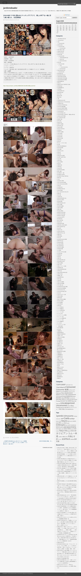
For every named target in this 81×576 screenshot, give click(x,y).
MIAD (67, 425)
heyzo (64, 421)
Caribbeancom (60, 100)
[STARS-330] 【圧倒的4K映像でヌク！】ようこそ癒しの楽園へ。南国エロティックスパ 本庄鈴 (67, 473)
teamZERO (59, 277)
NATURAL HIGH (60, 225)
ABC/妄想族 (59, 81)
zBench (24, 573)
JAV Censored (60, 182)
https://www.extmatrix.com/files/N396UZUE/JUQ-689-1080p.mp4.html (19, 85)
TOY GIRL (59, 285)
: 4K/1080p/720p (60, 38)
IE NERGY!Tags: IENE (62, 176)
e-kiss (58, 133)
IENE (58, 177)
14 (69, 27)
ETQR (58, 139)
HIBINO (59, 165)
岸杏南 (58, 338)
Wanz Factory (60, 299)
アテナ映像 (59, 308)
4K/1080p (59, 73)
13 (66, 27)
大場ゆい (59, 335)
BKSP (58, 97)
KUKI (58, 195)
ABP (62, 418)
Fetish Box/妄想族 (61, 146)
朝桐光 (58, 345)
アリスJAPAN (60, 310)
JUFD (62, 423)
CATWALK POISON (61, 105)
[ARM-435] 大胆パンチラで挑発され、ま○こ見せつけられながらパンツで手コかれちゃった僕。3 (67, 478)
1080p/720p (59, 51)
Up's (58, 293)
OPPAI (58, 236)
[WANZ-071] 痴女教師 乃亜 (63, 558)
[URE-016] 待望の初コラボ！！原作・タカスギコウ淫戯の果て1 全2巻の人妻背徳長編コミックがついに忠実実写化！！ (67, 561)
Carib (66, 418)
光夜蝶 (58, 330)
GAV (58, 152)
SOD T (58, 264)
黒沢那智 (59, 376)
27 (66, 30)
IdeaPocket (59, 169)
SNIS (69, 429)
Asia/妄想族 (59, 87)
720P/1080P (60, 76)
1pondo (59, 54)
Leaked (59, 196)
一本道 (58, 326)
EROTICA (59, 138)
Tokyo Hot (59, 283)
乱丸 (58, 329)
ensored (59, 136)
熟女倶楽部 (59, 362)
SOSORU (59, 267)
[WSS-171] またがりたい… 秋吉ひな (65, 564)
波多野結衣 (66, 439)
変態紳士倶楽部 (60, 334)
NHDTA (62, 427)
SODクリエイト (60, 266)
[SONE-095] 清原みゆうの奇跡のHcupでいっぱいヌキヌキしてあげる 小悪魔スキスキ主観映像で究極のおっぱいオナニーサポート (66, 460)
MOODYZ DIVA (60, 214)
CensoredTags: (60, 112)
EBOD (57, 421)
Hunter (58, 168)
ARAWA (59, 86)
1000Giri (59, 45)
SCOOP (59, 253)
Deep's (58, 122)
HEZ (58, 163)
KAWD (68, 423)
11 (60, 27)
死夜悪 (58, 353)
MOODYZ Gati (60, 215)
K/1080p (59, 187)
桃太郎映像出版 (60, 348)
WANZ (58, 297)
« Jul (57, 32)
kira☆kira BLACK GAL (62, 191)
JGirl (58, 185)
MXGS (58, 427)
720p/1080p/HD (63, 57)
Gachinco (59, 150)
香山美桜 (59, 371)
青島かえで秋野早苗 (61, 370)
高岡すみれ (59, 373)
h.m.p (58, 158)
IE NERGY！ (60, 172)
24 (57, 30)
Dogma (58, 127)
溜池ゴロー (59, 359)
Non (58, 228)
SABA (62, 428)
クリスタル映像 (60, 318)
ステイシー (59, 319)
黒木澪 (58, 375)
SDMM (58, 255)
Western (59, 300)
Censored (7, 437)
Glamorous (59, 155)
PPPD (57, 429)
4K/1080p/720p (60, 75)
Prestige (59, 244)
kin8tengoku (60, 425)
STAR (74, 429)
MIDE (69, 425)
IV (57, 179)
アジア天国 (59, 307)
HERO (58, 160)
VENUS (59, 296)
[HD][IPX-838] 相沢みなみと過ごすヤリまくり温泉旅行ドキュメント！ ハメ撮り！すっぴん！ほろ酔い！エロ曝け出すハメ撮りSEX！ (15, 443)
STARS (58, 270)
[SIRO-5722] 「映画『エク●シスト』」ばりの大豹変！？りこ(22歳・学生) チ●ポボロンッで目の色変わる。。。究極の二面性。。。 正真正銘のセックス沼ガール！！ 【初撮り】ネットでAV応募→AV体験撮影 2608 (67, 530)
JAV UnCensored (61, 184)
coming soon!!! (60, 116)
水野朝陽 (59, 354)
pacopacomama (60, 239)
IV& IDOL (59, 180)
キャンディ (59, 316)
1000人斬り (59, 49)
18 (60, 28)
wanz (68, 431)
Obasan (59, 229)
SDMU (65, 429)
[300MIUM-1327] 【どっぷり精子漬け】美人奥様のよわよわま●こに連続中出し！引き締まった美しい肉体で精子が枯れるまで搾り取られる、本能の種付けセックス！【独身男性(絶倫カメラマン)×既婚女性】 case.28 (67, 537)
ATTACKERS (60, 90)
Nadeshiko (59, 223)
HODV (71, 421)
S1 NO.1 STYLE (60, 251)
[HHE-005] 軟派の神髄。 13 (45, 441)
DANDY (59, 119)
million (58, 207)
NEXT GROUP (60, 226)
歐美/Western (60, 351)
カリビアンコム (60, 315)
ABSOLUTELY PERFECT (62, 84)
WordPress (30, 573)
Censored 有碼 (60, 108)
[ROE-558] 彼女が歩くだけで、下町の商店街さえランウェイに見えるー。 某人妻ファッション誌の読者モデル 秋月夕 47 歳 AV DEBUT (66, 497)
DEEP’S (59, 124)
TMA (58, 280)
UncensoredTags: (61, 291)
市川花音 (59, 340)
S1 (57, 250)
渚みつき (59, 357)
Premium (59, 242)
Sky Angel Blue (60, 259)
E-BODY (59, 131)
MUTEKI (59, 218)
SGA (58, 256)
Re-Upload (59, 245)
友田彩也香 (59, 332)
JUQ (12, 437)
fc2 (58, 144)
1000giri (75, 416)
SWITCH (59, 274)
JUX (65, 423)
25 (60, 30)
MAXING (59, 206)
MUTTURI (59, 220)
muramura (59, 217)
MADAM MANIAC (61, 198)
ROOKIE (59, 248)
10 (57, 27)
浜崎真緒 (72, 439)
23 (75, 28)
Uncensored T (60, 289)
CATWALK (59, 103)
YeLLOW (59, 304)
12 (63, 27)
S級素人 (59, 275)
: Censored (59, 40)
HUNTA (74, 421)
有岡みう (59, 343)
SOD (58, 263)
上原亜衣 (60, 436)
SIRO (58, 258)
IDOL (58, 171)
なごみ (58, 323)
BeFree (58, 95)
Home (4, 2)
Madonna (59, 199)
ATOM (58, 89)
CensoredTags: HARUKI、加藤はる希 (65, 114)
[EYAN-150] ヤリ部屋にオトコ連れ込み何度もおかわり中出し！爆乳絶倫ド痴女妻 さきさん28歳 (67, 492)
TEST (58, 278)
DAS (58, 120)
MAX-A (58, 204)
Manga (58, 201)
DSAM (58, 130)
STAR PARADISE (61, 269)
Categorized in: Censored (62, 101)
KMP (58, 193)
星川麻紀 (59, 341)
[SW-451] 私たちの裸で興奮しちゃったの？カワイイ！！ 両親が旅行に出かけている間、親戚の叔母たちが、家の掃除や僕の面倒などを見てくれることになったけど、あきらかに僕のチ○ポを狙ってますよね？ (67, 553)
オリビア (59, 313)
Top (66, 573)
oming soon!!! (60, 231)
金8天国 (59, 368)
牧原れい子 (59, 364)
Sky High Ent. (60, 261)
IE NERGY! (59, 174)
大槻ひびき (65, 436)
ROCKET (59, 247)
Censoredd (59, 111)
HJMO (58, 166)
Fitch (58, 149)
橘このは (59, 349)
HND (68, 421)
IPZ (60, 423)
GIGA (58, 154)
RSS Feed (67, 15)
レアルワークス (60, 324)
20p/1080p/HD (60, 70)
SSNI (72, 428)
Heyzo (61, 59)
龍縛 (58, 378)
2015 (58, 62)
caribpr (72, 419)
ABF (58, 82)
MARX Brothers (60, 203)
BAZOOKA (59, 92)
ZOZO (58, 305)
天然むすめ (59, 337)
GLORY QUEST (60, 157)
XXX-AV (73, 431)
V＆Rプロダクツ (60, 294)
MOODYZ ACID (60, 212)
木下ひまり (59, 346)
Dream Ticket (60, 128)
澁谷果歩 (59, 360)
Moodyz (59, 210)
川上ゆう (60, 439)
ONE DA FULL (60, 233)
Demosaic (59, 125)
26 (63, 30)
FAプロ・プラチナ (61, 142)
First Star (59, 147)
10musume (59, 52)
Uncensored (62, 60)
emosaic (59, 135)
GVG (60, 421)
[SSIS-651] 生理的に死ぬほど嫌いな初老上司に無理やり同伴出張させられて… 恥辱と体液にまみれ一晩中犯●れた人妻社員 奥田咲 (66, 465)
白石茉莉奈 (16, 437)
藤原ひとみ (59, 367)
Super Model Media (61, 272)
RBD (60, 429)
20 (66, 28)
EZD (58, 141)
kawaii (58, 190)
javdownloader (10, 7)
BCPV (58, 94)
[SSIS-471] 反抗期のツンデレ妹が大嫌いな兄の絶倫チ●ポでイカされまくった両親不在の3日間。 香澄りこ (66, 514)
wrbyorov (11, 19)
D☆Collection (60, 117)
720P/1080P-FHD (61, 78)
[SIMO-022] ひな (60, 542)
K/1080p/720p (60, 188)
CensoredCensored (61, 109)
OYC (58, 237)
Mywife (58, 221)
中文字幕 (59, 327)
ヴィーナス (59, 311)
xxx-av (58, 302)
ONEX (58, 234)
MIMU (58, 209)
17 (57, 28)
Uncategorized (60, 286)
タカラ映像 (59, 321)
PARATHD (59, 240)
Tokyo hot (59, 281)
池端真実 (59, 356)
